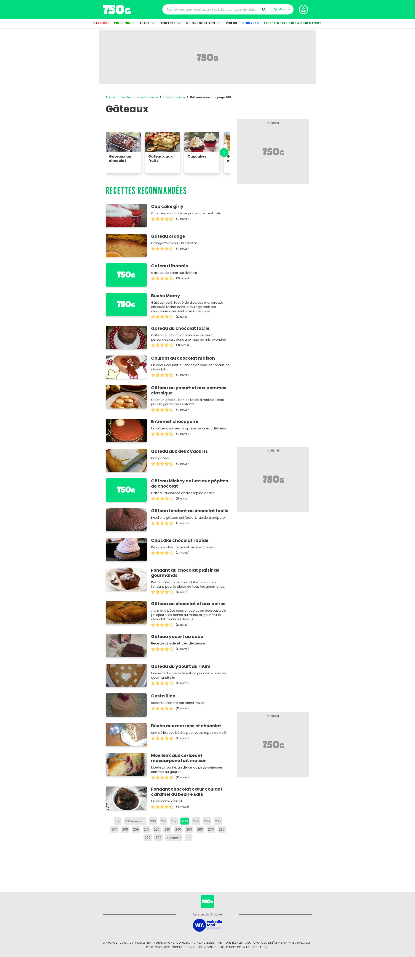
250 (189, 829)
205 (207, 821)
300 (158, 837)
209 (136, 829)
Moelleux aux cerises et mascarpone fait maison (179, 758)
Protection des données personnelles (174, 947)
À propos (110, 942)
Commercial (185, 942)
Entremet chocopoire (174, 421)
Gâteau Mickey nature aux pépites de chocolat (189, 483)
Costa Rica (163, 696)
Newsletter (143, 942)
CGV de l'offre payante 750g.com (285, 942)
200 (153, 821)
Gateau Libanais (169, 265)
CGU (248, 942)
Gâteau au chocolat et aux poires (188, 603)
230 (167, 829)
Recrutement (206, 942)
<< (118, 821)
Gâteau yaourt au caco (177, 636)
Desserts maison (147, 97)
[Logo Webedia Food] (207, 925)
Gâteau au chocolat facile (180, 328)
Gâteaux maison (173, 97)
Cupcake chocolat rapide (179, 540)
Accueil (110, 97)
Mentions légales (230, 942)
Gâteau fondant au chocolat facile (189, 510)
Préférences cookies (234, 947)
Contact (126, 942)
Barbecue (101, 23)
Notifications (163, 942)
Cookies (210, 947)
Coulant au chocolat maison (183, 358)
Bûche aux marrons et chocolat (186, 725)
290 (147, 837)
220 (156, 829)
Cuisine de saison (200, 23)
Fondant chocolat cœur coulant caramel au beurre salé (186, 791)
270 (211, 829)
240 (178, 829)
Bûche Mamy (165, 295)
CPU (256, 942)
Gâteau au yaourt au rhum (181, 666)
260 (200, 829)
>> (188, 837)
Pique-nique (124, 23)
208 (125, 829)
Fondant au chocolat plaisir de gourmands (185, 573)
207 (114, 829)
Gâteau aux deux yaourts (179, 451)
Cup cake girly (167, 206)
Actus (144, 23)
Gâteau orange (168, 236)
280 (222, 829)
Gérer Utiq (259, 947)
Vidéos (231, 23)
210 (146, 829)
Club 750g (250, 23)
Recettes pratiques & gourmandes (293, 23)
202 (173, 821)
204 (196, 821)
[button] (222, 152)
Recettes (167, 23)
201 (163, 821)
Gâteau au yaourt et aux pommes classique (188, 390)
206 (218, 821)
